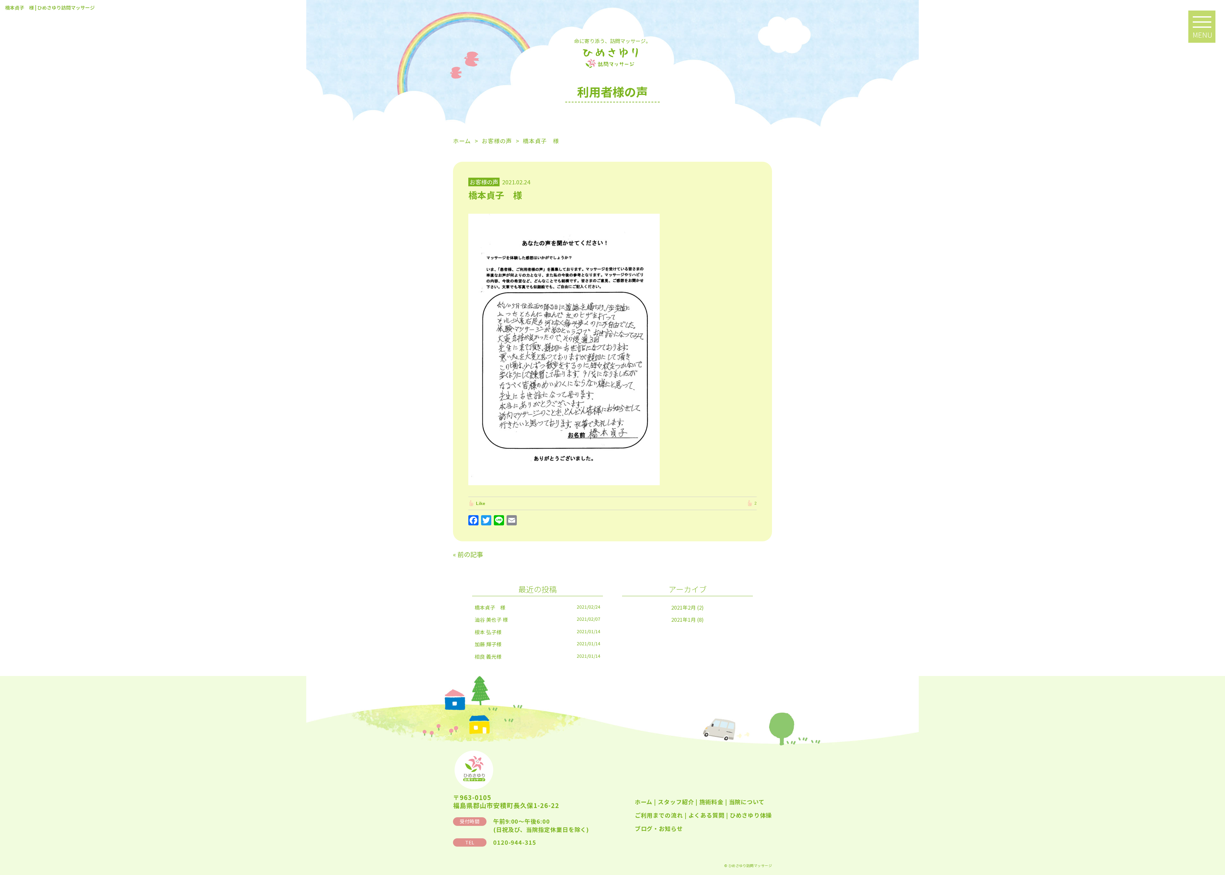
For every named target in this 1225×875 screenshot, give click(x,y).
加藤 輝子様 (488, 644)
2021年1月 (683, 619)
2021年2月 (683, 607)
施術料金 (711, 801)
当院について (747, 801)
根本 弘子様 (488, 631)
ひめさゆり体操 (751, 815)
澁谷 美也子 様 (491, 619)
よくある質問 (706, 815)
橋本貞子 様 (490, 607)
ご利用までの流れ (659, 815)
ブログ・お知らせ (659, 828)
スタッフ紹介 (676, 801)
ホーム (644, 801)
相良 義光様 (488, 656)
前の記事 (470, 554)
